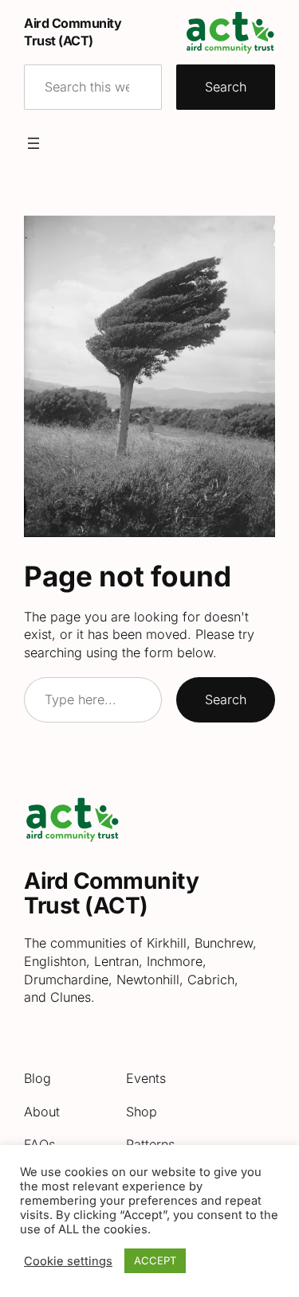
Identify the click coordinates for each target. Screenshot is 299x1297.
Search (225, 87)
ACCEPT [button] (155, 1260)
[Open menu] (33, 143)
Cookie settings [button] (68, 1261)
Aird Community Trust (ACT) (111, 893)
